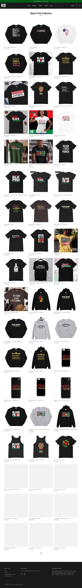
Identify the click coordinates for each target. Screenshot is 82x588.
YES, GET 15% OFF (49, 296)
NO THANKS (49, 301)
